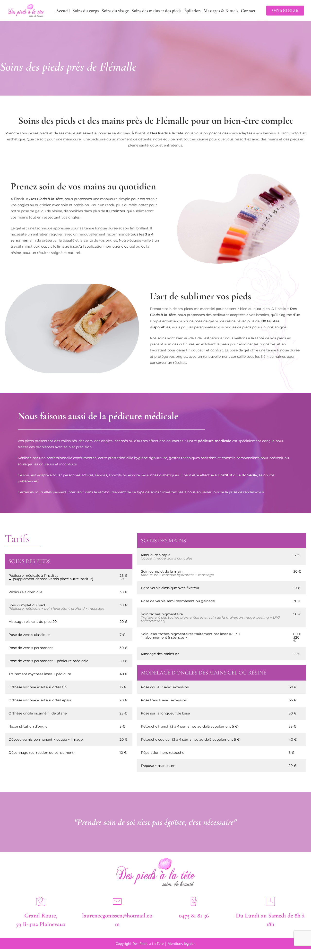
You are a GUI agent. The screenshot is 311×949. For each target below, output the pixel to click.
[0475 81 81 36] (193, 901)
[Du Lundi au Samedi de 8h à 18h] (270, 901)
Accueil (63, 10)
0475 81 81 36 (194, 915)
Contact (248, 10)
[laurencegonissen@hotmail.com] (117, 901)
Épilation (192, 10)
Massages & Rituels (221, 10)
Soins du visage (115, 10)
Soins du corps (85, 10)
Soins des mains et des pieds (156, 10)
